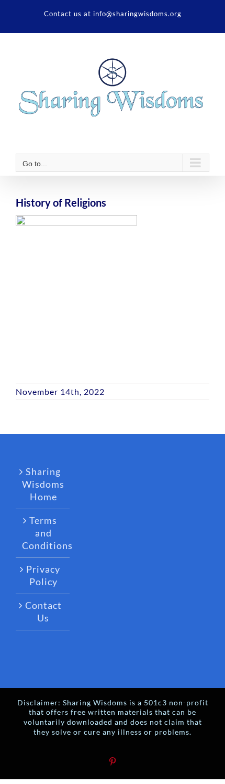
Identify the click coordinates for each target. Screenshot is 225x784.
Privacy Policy (43, 575)
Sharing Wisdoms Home (43, 484)
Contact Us (43, 611)
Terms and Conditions (43, 532)
